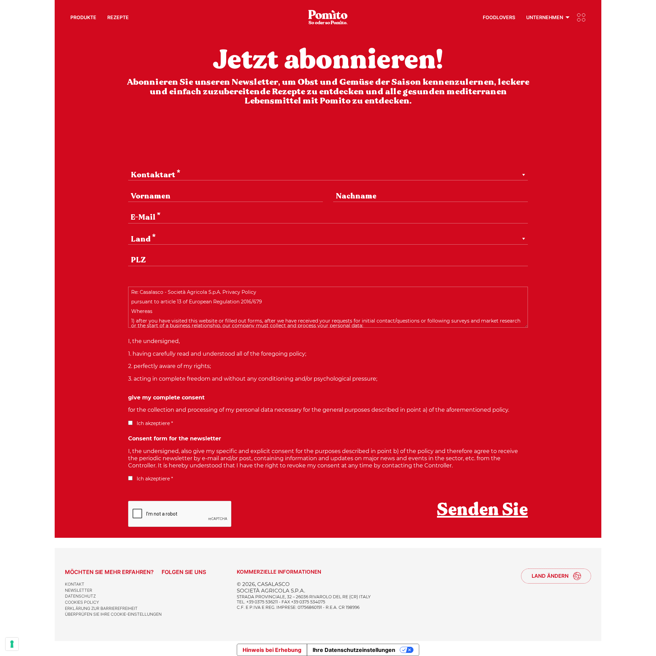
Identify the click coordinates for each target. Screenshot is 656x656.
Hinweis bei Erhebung (272, 649)
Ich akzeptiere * (154, 423)
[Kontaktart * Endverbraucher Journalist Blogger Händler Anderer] (328, 180)
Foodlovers (499, 17)
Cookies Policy (82, 602)
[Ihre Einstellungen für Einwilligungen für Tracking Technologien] (11, 644)
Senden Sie (482, 509)
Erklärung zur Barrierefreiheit (101, 608)
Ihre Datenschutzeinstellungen (354, 649)
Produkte (83, 17)
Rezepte (118, 17)
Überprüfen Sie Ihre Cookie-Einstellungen (113, 614)
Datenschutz (80, 596)
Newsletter (78, 590)
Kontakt (74, 584)
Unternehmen (544, 17)
